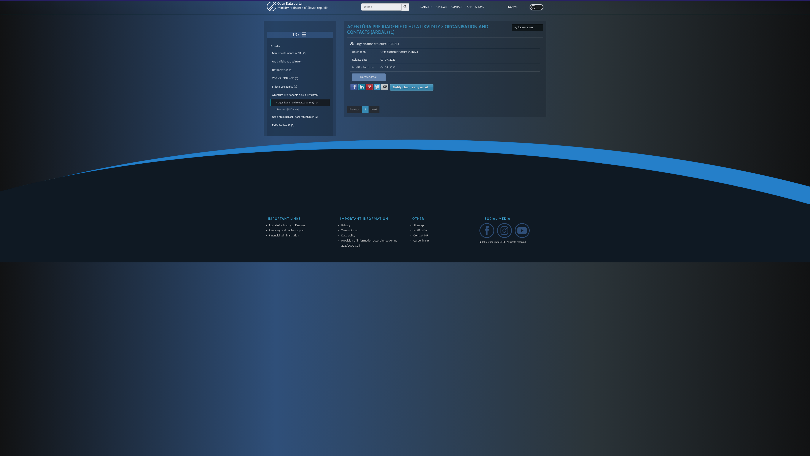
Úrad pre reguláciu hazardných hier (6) (295, 117)
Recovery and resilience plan (286, 230)
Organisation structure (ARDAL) (377, 44)
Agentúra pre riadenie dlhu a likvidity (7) (295, 95)
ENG (509, 7)
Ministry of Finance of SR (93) (289, 53)
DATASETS (426, 7)
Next (374, 109)
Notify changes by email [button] (410, 87)
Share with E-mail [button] (384, 87)
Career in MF (421, 240)
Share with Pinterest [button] (369, 87)
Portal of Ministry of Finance (287, 225)
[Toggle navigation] (304, 35)
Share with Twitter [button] (377, 87)
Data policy (348, 235)
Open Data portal (302, 6)
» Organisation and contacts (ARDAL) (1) (297, 103)
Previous (354, 109)
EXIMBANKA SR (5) (283, 125)
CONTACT (457, 7)
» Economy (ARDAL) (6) (287, 109)
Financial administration (284, 235)
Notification (420, 230)
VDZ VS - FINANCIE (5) (285, 78)
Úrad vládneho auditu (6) (286, 61)
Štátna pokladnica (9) (284, 87)
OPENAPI (441, 7)
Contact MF (420, 235)
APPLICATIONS (475, 7)
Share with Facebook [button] (354, 87)
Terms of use (349, 230)
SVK (515, 7)
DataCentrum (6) (282, 70)
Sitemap (418, 225)
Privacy (345, 225)
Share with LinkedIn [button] (361, 87)
